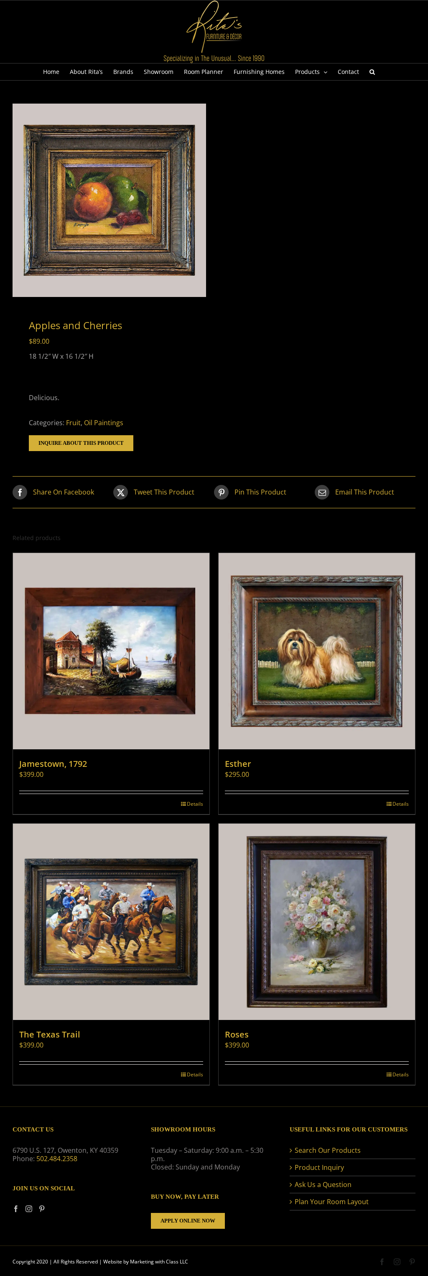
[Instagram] (28, 1208)
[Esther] (317, 651)
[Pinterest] (41, 1208)
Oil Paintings (103, 422)
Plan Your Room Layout (332, 1201)
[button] (372, 71)
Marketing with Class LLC (159, 1261)
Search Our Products (328, 1150)
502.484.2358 (56, 1158)
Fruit (73, 422)
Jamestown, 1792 (53, 763)
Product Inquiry (319, 1167)
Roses (237, 1034)
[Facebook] (16, 1208)
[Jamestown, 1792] (111, 651)
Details (195, 803)
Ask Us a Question (323, 1184)
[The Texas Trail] (111, 922)
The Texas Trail (49, 1034)
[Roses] (317, 922)
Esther (238, 763)
